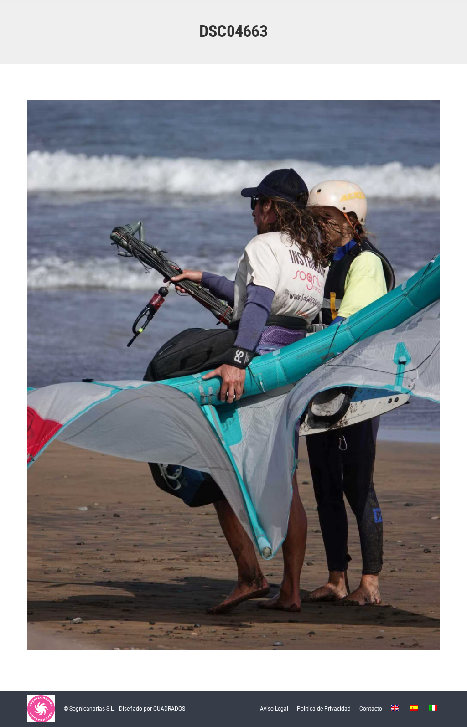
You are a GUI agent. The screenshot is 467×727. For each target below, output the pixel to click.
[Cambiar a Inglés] (396, 708)
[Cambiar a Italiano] (434, 708)
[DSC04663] (233, 375)
